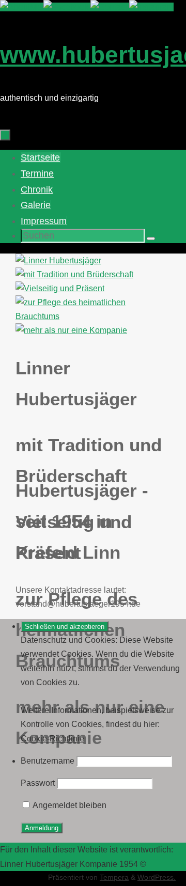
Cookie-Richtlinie (52, 738)
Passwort (38, 783)
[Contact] (109, 7)
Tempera (114, 877)
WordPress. (156, 877)
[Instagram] (151, 7)
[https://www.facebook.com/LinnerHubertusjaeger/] (66, 7)
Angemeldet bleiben (68, 805)
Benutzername (47, 760)
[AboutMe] (21, 7)
